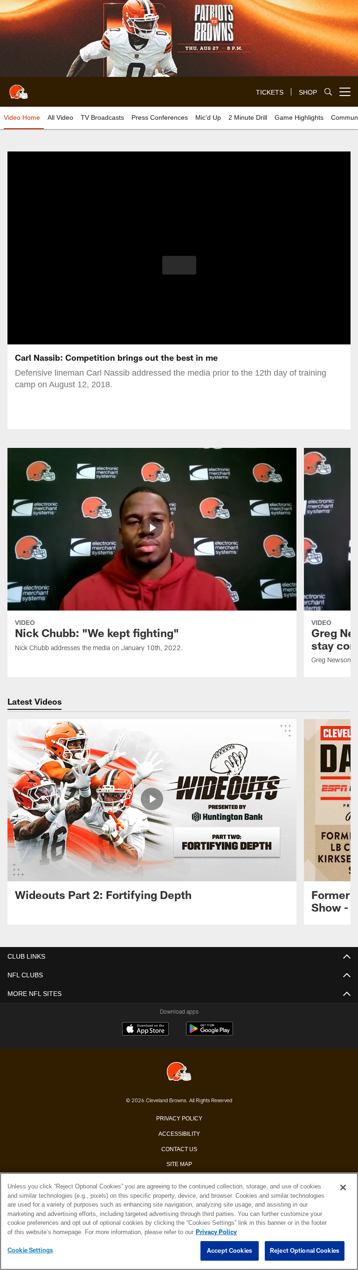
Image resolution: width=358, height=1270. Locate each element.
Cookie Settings (30, 1250)
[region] (179, 1221)
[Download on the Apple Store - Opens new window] (145, 1030)
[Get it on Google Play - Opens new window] (209, 1033)
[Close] (343, 1188)
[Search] (328, 92)
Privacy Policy (179, 1117)
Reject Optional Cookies (304, 1251)
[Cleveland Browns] (179, 1072)
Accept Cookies (229, 1251)
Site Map (179, 1163)
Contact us (179, 1148)
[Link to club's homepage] (18, 88)
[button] (179, 265)
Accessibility (179, 1133)
